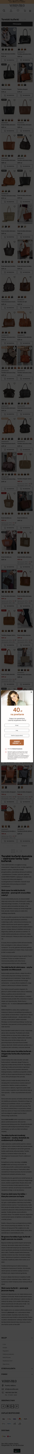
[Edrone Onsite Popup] (17, 727)
